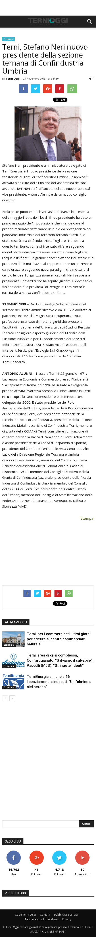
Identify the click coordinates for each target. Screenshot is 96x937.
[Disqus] (48, 763)
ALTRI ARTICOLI (16, 622)
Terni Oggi (13, 78)
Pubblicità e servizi (66, 915)
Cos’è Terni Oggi (25, 915)
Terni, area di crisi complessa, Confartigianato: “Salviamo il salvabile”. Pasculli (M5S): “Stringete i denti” (60, 660)
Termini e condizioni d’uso (41, 919)
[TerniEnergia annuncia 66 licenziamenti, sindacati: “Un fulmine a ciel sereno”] (13, 681)
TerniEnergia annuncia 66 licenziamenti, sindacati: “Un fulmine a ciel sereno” (59, 681)
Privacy (66, 919)
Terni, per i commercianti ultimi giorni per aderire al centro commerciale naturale (58, 639)
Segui (36, 852)
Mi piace (13, 852)
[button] (89, 22)
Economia (8, 39)
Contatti (45, 915)
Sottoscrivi (82, 852)
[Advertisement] (48, 7)
